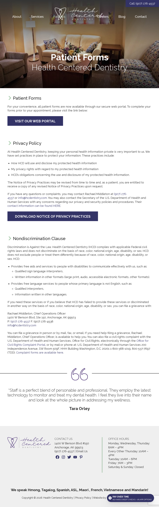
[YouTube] (75, 457)
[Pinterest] (81, 457)
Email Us (82, 451)
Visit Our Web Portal (35, 121)
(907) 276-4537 (20, 321)
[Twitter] (69, 457)
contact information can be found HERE (34, 205)
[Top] (147, 503)
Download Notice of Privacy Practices (53, 216)
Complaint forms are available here (39, 352)
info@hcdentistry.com (32, 197)
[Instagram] (63, 457)
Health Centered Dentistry (58, 497)
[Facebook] (57, 457)
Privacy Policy (83, 497)
